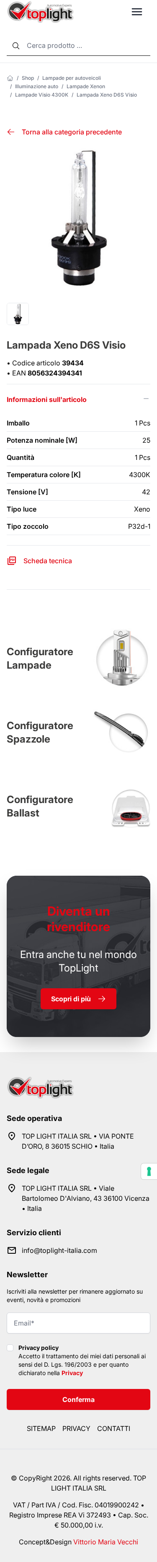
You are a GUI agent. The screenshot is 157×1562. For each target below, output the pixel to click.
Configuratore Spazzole (40, 732)
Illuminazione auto (36, 86)
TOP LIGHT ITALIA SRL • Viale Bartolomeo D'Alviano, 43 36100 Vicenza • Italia (85, 1198)
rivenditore (78, 918)
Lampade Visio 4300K (41, 95)
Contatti (113, 1428)
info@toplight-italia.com (59, 1250)
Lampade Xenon (86, 86)
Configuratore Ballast (40, 806)
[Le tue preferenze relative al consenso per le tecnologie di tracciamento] (149, 1171)
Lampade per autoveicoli (71, 78)
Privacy (72, 1372)
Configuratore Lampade (40, 658)
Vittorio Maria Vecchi (105, 1542)
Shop (28, 78)
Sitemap (41, 1428)
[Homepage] (10, 78)
